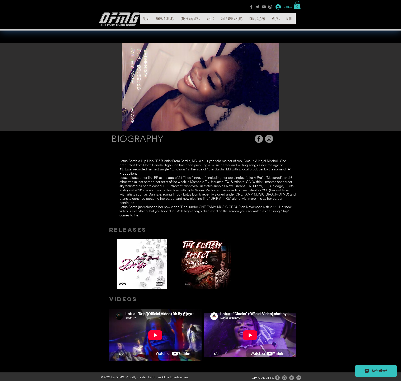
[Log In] (277, 7)
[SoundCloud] (298, 377)
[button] (297, 5)
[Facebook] (251, 6)
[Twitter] (257, 6)
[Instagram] (270, 6)
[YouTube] (263, 6)
